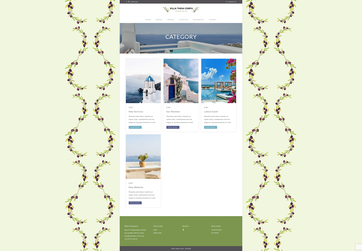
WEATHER (157, 233)
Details (159, 19)
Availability (198, 19)
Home (148, 19)
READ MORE (135, 127)
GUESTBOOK (216, 230)
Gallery (170, 19)
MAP (155, 230)
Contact (212, 19)
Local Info (183, 19)
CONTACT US (232, 2)
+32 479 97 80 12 (130, 239)
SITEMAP (215, 233)
